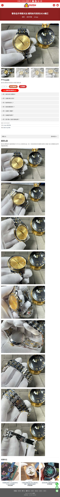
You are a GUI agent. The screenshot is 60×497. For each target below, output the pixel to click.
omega (36, 17)
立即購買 (22, 86)
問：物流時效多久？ (8, 102)
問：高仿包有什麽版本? (9, 94)
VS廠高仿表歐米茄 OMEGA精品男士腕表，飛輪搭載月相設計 (30, 483)
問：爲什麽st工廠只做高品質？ (11, 119)
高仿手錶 (29, 17)
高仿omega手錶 (6, 127)
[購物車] (57, 5)
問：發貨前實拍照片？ (9, 106)
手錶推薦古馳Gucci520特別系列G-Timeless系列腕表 (10, 483)
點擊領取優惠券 (10, 90)
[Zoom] (3, 65)
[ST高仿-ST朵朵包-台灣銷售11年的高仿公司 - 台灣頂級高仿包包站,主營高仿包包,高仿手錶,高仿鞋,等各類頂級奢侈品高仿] (30, 5)
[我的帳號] (54, 5)
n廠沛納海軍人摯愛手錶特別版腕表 (50, 482)
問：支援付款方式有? (8, 98)
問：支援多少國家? (8, 111)
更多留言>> (54, 136)
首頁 (23, 17)
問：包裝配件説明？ (8, 115)
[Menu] (2, 5)
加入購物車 (13, 86)
